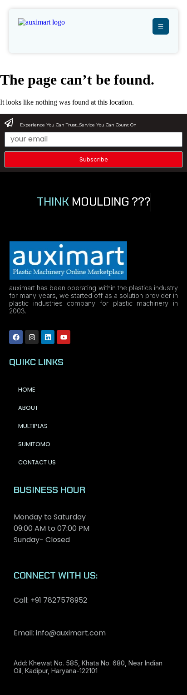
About (28, 408)
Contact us (37, 462)
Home (26, 389)
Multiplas (33, 426)
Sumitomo (34, 444)
